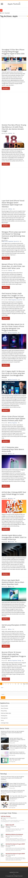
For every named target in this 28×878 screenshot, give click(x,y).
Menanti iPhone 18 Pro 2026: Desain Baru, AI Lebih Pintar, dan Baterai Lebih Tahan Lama (13, 266)
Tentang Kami (4, 715)
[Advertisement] (14, 32)
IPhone (10, 55)
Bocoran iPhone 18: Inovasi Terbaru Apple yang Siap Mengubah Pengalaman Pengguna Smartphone (13, 791)
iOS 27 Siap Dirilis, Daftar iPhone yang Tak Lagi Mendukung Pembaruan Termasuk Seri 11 (17, 797)
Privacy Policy (4, 710)
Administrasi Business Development (14, 834)
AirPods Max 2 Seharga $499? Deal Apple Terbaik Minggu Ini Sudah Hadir (14, 494)
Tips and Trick (16, 241)
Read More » (6, 88)
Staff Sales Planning (5, 816)
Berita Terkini (11, 541)
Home (2, 13)
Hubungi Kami (4, 718)
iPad (10, 299)
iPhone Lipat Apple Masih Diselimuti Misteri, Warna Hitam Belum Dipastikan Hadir (13, 582)
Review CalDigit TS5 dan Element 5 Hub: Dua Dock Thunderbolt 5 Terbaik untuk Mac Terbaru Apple (18, 785)
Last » (2, 687)
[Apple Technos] (14, 4)
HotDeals (11, 498)
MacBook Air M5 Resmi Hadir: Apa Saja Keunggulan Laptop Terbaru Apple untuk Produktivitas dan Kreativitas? (12, 733)
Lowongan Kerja (4, 722)
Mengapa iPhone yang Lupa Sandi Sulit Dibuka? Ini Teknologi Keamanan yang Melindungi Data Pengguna (14, 235)
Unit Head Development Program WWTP (15, 844)
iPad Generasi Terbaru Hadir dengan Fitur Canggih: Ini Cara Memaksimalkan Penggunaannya (13, 295)
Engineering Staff (10, 824)
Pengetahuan (10, 241)
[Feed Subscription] (27, 16)
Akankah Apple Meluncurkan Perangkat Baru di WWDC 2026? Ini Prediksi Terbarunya (14, 537)
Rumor (10, 586)
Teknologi (19, 660)
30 (21, 684)
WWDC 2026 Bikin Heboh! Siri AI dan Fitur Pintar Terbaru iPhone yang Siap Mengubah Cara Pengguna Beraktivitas (13, 327)
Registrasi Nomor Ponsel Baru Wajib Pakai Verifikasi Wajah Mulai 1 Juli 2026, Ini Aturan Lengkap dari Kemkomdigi (18, 747)
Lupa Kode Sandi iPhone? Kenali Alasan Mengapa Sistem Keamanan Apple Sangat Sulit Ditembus (13, 204)
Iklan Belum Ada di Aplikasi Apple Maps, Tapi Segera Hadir (16, 759)
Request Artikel (4, 706)
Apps (4, 241)
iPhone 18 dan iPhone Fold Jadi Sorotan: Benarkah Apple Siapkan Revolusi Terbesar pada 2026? (13, 418)
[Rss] (14, 874)
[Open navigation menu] (2, 4)
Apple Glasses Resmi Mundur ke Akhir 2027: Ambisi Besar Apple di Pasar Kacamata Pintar (18, 804)
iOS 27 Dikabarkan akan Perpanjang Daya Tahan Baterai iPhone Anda (13, 449)
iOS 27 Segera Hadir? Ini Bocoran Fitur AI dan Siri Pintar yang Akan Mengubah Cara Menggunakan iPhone (13, 374)
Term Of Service (4, 708)
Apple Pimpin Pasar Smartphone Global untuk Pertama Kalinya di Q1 (17, 753)
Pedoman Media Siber (6, 713)
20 (18, 684)
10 (15, 684)
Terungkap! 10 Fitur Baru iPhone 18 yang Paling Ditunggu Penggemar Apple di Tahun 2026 (13, 52)
